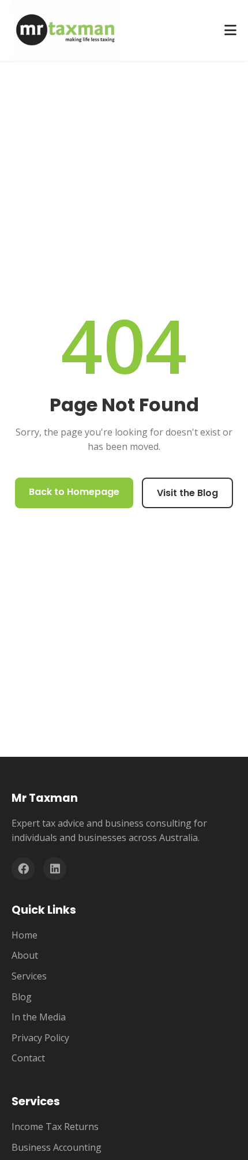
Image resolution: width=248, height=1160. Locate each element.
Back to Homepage (74, 491)
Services (29, 976)
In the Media (39, 1017)
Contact (28, 1058)
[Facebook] (23, 868)
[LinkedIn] (54, 868)
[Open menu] (230, 30)
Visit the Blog (187, 493)
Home (24, 935)
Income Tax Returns (55, 1126)
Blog (22, 996)
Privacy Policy (40, 1037)
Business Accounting (57, 1147)
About (25, 955)
